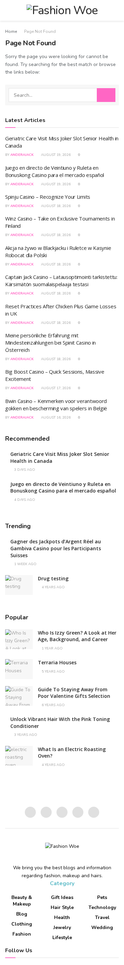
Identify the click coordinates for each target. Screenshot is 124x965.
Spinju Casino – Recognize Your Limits (47, 196)
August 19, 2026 (55, 154)
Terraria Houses (57, 662)
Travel (102, 917)
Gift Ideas (62, 897)
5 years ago (53, 671)
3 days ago (24, 469)
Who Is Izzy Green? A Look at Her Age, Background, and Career (77, 636)
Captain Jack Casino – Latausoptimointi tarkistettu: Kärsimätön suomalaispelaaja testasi (61, 280)
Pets (102, 897)
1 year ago (52, 648)
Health (62, 917)
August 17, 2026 (55, 388)
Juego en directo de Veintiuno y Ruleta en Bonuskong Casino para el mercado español (54, 171)
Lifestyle (62, 937)
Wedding (102, 927)
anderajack (22, 154)
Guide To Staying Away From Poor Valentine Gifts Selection (74, 693)
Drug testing (53, 578)
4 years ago (53, 587)
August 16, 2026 (55, 417)
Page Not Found (40, 31)
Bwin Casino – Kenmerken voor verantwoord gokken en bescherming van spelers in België (56, 404)
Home (11, 31)
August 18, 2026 (55, 206)
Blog (21, 914)
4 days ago (24, 499)
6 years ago (53, 705)
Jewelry (62, 927)
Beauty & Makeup (21, 900)
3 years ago (25, 734)
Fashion (21, 934)
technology (102, 907)
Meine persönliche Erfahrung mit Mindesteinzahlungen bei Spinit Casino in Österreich (50, 342)
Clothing (21, 924)
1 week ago (25, 564)
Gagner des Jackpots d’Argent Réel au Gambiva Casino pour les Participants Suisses (55, 548)
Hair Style (62, 907)
